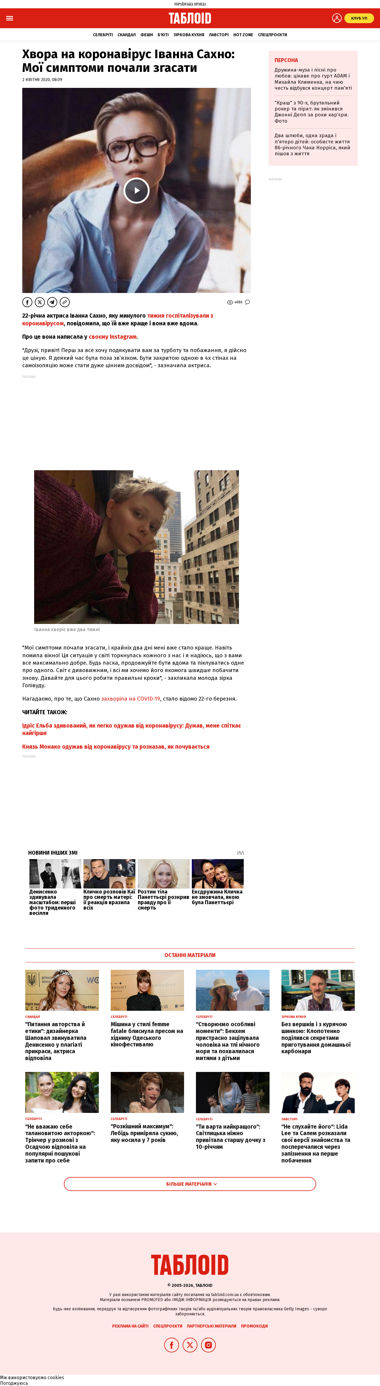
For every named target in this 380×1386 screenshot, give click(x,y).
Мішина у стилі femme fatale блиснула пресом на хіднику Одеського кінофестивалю (147, 1034)
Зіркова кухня (188, 34)
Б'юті (163, 34)
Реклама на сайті (130, 1326)
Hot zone (243, 34)
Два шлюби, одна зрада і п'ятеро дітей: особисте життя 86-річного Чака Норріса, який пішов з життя (312, 144)
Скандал (127, 34)
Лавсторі (219, 34)
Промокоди (254, 1326)
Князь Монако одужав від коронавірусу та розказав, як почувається (116, 746)
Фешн (146, 34)
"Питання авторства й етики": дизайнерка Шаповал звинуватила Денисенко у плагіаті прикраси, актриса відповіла (55, 1041)
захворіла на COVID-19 (130, 698)
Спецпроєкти (272, 34)
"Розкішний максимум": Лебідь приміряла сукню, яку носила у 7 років (144, 1133)
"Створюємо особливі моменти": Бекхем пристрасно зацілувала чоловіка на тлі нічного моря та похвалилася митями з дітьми (228, 1041)
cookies (56, 1377)
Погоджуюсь (14, 1383)
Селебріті (103, 34)
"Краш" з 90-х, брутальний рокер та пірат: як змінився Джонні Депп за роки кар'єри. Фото (312, 112)
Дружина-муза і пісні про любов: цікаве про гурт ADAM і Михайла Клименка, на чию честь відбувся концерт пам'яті (313, 79)
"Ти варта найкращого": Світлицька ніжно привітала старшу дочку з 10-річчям (230, 1136)
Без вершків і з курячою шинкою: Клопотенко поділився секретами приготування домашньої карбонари (316, 1038)
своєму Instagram (113, 336)
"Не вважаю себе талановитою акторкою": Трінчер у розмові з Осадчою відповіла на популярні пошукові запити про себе (60, 1143)
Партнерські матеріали (211, 1326)
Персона (286, 60)
